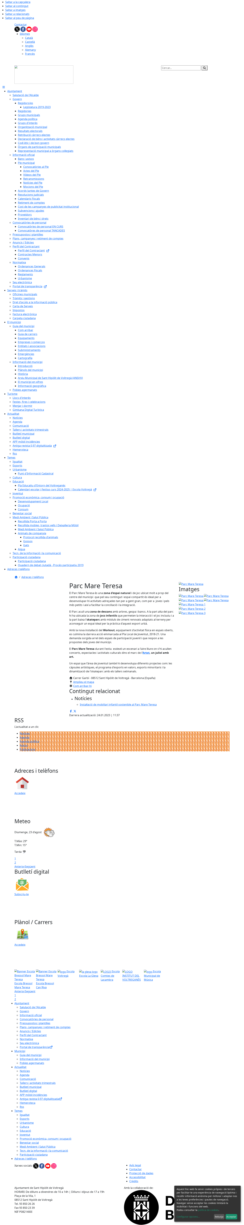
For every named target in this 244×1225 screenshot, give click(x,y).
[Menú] (3, 87)
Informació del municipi (35, 1059)
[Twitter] (17, 29)
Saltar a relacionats (17, 14)
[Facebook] (23, 29)
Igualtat (25, 1115)
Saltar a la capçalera (17, 2)
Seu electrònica (29, 1043)
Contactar (20, 24)
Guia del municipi (30, 1055)
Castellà (30, 42)
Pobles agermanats (32, 1063)
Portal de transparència (34, 1047)
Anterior (19, 866)
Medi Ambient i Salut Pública (37, 1146)
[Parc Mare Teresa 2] (192, 608)
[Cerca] (204, 67)
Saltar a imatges (15, 10)
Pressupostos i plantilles (35, 1023)
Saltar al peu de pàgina (19, 18)
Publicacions (28, 749)
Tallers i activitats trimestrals (38, 1083)
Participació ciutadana (34, 1154)
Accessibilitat (137, 1177)
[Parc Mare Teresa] (191, 600)
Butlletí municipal (30, 1087)
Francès (30, 54)
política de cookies (208, 1210)
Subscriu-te (21, 894)
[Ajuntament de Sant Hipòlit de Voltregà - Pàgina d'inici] (43, 74)
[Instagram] (35, 29)
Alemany (30, 50)
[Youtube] (29, 29)
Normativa (26, 1039)
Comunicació (28, 1079)
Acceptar (231, 1216)
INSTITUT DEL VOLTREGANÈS (131, 978)
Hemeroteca (27, 1103)
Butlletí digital (28, 1091)
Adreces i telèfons (32, 577)
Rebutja (219, 1216)
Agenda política (29, 741)
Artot (146, 653)
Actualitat (20, 1067)
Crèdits (133, 1181)
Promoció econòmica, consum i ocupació (45, 1139)
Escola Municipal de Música (152, 976)
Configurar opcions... (188, 1216)
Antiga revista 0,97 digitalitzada (39, 1099)
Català (29, 38)
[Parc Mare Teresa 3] (192, 613)
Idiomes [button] (25, 34)
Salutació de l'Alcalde (33, 1007)
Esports (24, 1119)
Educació (25, 1131)
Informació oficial (31, 1015)
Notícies (25, 733)
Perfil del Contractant (33, 1035)
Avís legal (135, 1165)
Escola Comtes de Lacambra (110, 976)
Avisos (24, 745)
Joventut (25, 1135)
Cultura (24, 1127)
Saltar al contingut (16, 6)
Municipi (19, 1051)
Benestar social (29, 1143)
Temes (18, 1111)
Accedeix (19, 793)
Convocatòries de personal (36, 1019)
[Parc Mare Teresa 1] (192, 604)
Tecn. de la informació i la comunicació (44, 1150)
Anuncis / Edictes (30, 1031)
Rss (22, 1107)
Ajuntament (21, 1003)
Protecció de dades (141, 1173)
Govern (24, 1011)
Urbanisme (27, 1123)
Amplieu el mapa (83, 682)
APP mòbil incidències (33, 1095)
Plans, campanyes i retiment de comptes (45, 1027)
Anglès (29, 46)
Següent (30, 866)
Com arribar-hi (82, 686)
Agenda (24, 737)
